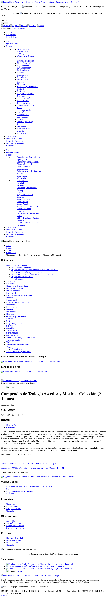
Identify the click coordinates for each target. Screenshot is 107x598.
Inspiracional (11, 300)
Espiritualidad (12, 293)
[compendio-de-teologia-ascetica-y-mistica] (19, 380)
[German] (31, 25)
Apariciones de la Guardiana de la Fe (26, 272)
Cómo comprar (12, 504)
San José (9, 326)
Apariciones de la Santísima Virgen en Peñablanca (32, 274)
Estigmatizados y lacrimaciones (19, 295)
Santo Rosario (12, 333)
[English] (14, 25)
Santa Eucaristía (12, 330)
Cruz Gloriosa (17, 279)
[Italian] (40, 25)
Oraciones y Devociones (16, 316)
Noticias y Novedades (15, 538)
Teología (9, 342)
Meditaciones (11, 307)
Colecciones (11, 252)
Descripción (11, 425)
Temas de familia (13, 340)
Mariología (10, 305)
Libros (9, 248)
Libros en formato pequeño (17, 302)
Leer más (10, 489)
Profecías (10, 321)
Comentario (11, 427)
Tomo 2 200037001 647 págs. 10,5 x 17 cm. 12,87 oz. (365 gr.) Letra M (32, 468)
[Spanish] (5, 25)
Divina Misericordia (14, 288)
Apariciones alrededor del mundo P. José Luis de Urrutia (34, 270)
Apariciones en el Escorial (22, 277)
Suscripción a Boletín (15, 526)
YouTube (68, 569)
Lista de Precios (12, 37)
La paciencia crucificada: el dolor (20, 491)
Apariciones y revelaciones (17, 265)
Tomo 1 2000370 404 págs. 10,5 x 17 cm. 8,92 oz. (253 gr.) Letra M (32, 463)
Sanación (10, 328)
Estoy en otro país (13, 509)
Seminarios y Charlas (15, 528)
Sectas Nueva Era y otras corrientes (20, 337)
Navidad (9, 309)
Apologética (11, 281)
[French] (23, 25)
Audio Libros (11, 521)
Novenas (10, 314)
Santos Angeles (12, 335)
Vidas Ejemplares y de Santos (18, 351)
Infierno (9, 298)
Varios (8, 250)
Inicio (8, 245)
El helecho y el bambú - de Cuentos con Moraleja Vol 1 (29, 487)
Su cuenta (10, 32)
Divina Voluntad (13, 291)
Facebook (69, 564)
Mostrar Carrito (19, 28)
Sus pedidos (11, 35)
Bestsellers (10, 284)
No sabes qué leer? (14, 540)
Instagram (21, 571)
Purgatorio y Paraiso (14, 323)
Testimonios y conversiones (17, 344)
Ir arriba (4, 596)
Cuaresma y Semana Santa (17, 286)
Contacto (10, 511)
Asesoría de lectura (14, 523)
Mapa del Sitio (12, 543)
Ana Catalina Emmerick (21, 267)
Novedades (11, 312)
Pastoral (9, 319)
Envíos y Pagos (12, 506)
